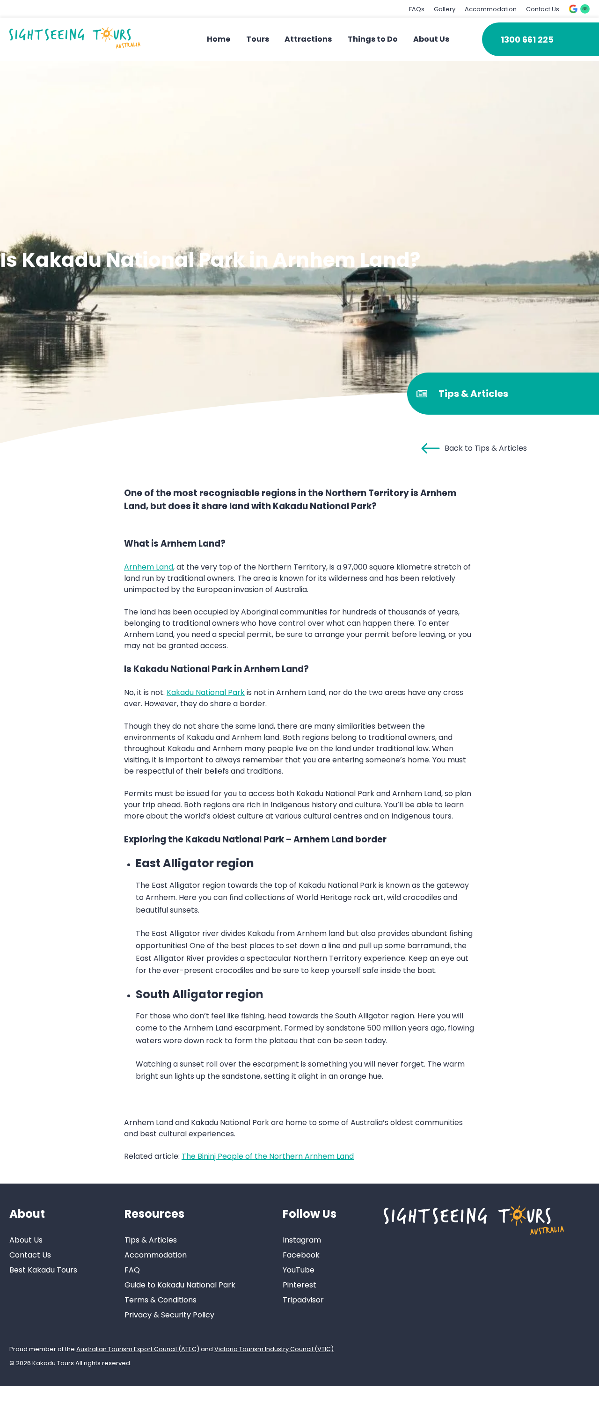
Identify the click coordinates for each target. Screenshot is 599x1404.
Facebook (301, 1255)
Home (218, 39)
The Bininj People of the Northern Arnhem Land (268, 1156)
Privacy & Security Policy (169, 1314)
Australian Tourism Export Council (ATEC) (137, 1349)
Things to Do (373, 39)
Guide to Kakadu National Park (179, 1285)
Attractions (308, 39)
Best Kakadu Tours (43, 1270)
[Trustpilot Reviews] (585, 9)
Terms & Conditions (160, 1299)
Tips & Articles (150, 1240)
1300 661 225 (527, 39)
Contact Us (542, 9)
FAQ (132, 1270)
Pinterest (299, 1285)
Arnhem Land (148, 567)
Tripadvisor (303, 1299)
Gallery (444, 9)
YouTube (298, 1270)
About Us (431, 39)
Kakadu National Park (206, 692)
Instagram (302, 1240)
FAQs (416, 9)
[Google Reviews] (573, 9)
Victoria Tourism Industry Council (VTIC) (274, 1349)
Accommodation (491, 9)
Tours (257, 39)
